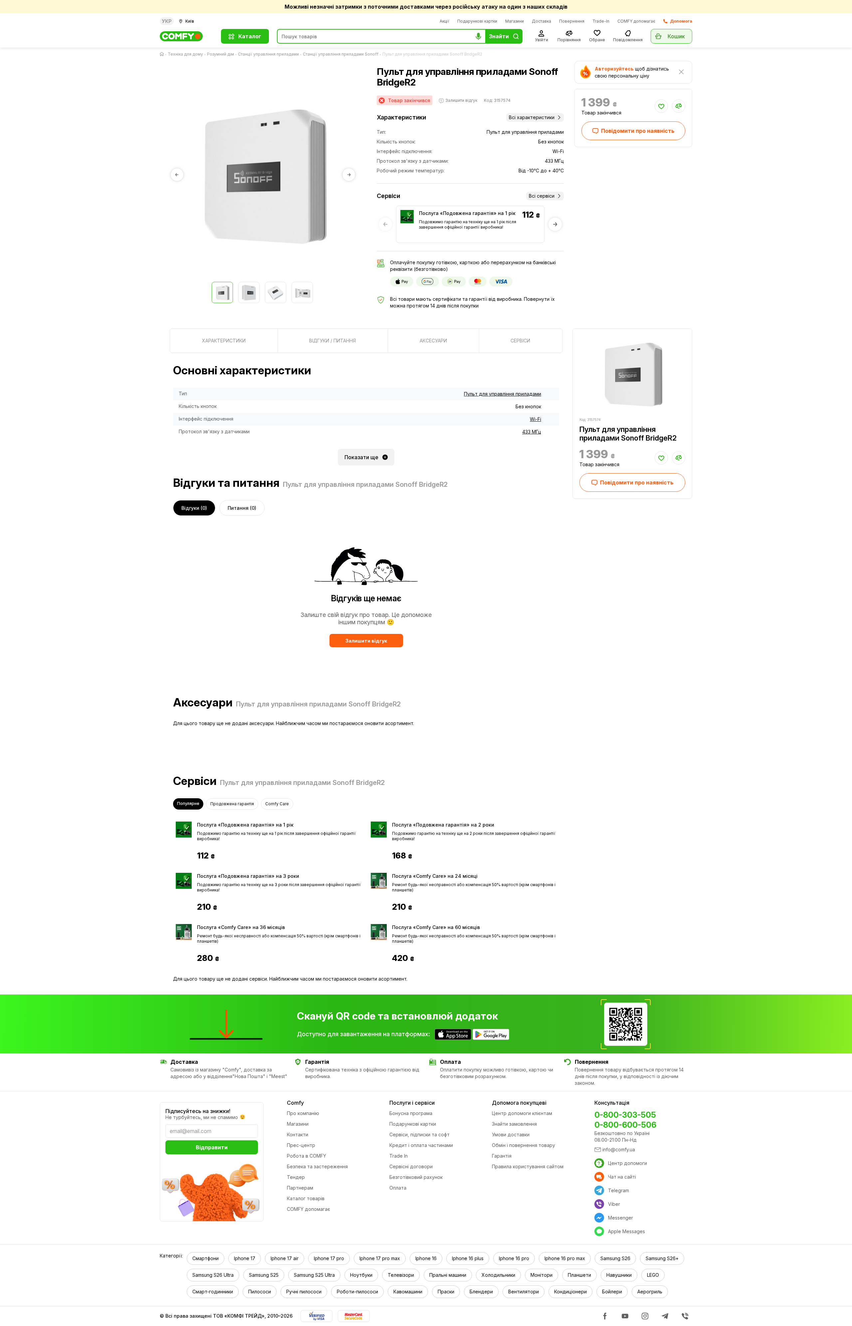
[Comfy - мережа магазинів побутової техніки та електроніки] (186, 36)
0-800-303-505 (625, 1115)
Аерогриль (649, 1291)
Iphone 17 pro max (379, 1258)
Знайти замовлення (514, 1124)
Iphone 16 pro (514, 1258)
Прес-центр (301, 1145)
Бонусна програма (410, 1113)
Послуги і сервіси (412, 1102)
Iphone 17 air (285, 1258)
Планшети (579, 1275)
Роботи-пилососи (357, 1291)
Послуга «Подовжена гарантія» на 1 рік (467, 213)
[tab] (224, 341)
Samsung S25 (264, 1275)
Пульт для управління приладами (502, 394)
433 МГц (531, 432)
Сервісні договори (411, 1166)
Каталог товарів (305, 1198)
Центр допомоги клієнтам (522, 1113)
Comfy (295, 1102)
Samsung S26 (615, 1258)
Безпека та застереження (317, 1166)
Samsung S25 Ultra (314, 1275)
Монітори (541, 1275)
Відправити (212, 1147)
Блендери (481, 1291)
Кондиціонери (570, 1291)
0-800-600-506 (625, 1125)
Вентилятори (523, 1291)
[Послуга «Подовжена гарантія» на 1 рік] (407, 216)
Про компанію (303, 1113)
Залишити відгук (366, 641)
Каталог (249, 36)
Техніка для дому (185, 54)
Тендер (296, 1177)
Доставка (541, 21)
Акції (444, 21)
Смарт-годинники (212, 1291)
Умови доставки (511, 1134)
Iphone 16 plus (468, 1258)
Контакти (297, 1134)
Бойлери (612, 1291)
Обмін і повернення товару (523, 1145)
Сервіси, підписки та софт (419, 1134)
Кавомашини (407, 1291)
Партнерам (300, 1188)
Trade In (398, 1156)
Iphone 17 (244, 1258)
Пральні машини (447, 1275)
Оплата (397, 1188)
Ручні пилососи (303, 1291)
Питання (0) (242, 508)
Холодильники (498, 1275)
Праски (446, 1291)
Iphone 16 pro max (564, 1258)
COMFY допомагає (636, 21)
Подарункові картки (477, 21)
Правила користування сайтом (527, 1166)
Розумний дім (220, 54)
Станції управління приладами (268, 54)
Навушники (619, 1275)
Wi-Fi (535, 419)
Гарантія (502, 1156)
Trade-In (600, 21)
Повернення (571, 21)
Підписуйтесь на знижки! (197, 1111)
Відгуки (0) (194, 508)
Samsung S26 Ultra (213, 1275)
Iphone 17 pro (329, 1258)
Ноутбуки (361, 1275)
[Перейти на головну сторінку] (163, 54)
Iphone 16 (426, 1258)
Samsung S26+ (662, 1258)
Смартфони (205, 1258)
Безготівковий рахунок (416, 1177)
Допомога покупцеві (519, 1102)
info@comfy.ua (618, 1149)
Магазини (514, 21)
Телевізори (401, 1275)
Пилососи (259, 1291)
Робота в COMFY (306, 1156)
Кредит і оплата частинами (421, 1145)
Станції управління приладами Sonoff (340, 54)
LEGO (653, 1275)
